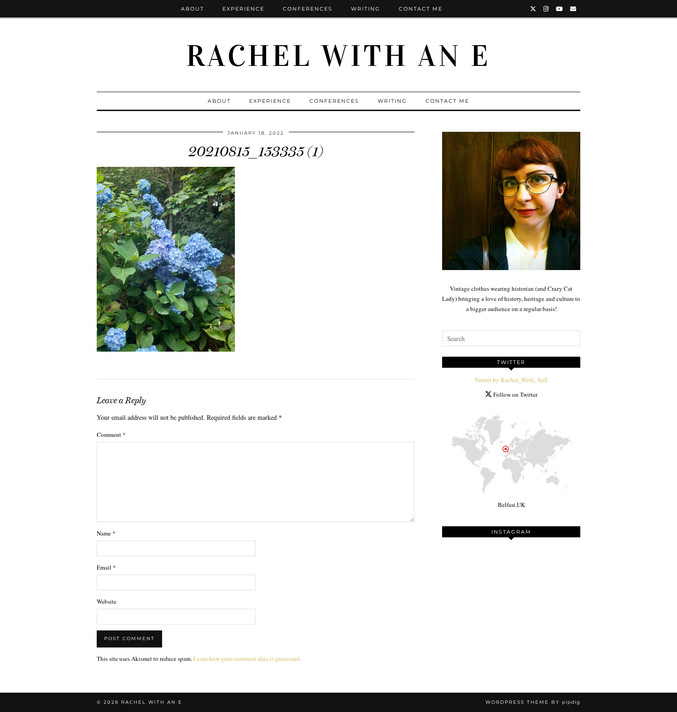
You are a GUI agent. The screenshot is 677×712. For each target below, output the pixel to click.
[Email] (573, 9)
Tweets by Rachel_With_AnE (511, 380)
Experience (243, 9)
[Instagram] (546, 9)
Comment (111, 434)
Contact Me (421, 9)
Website (107, 601)
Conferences (308, 9)
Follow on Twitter (514, 394)
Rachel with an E (338, 56)
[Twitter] (533, 9)
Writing (365, 9)
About (192, 9)
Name (106, 533)
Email (106, 567)
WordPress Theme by (532, 702)
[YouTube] (560, 9)
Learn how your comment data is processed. (247, 658)
